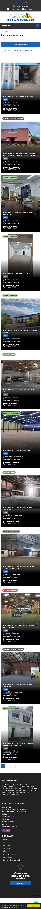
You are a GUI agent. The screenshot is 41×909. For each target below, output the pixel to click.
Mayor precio (28, 50)
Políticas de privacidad (11, 860)
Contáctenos (7, 857)
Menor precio (17, 50)
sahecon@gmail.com (22, 7)
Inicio (2, 32)
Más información (15, 907)
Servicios (6, 848)
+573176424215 (29, 9)
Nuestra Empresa (9, 854)
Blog (4, 851)
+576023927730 (14, 9)
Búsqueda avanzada (12, 32)
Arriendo (6, 845)
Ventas (5, 842)
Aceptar (33, 906)
